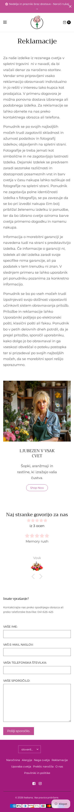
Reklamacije (60, 760)
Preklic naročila (43, 766)
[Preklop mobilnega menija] (7, 22)
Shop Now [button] (37, 487)
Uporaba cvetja (21, 766)
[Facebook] (34, 783)
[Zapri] (70, 6)
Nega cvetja (42, 760)
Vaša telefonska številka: (25, 662)
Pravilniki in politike (37, 773)
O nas (59, 766)
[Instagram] (40, 783)
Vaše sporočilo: (16, 680)
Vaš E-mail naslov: (18, 644)
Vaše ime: (10, 626)
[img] (37, 520)
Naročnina (13, 760)
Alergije (27, 760)
